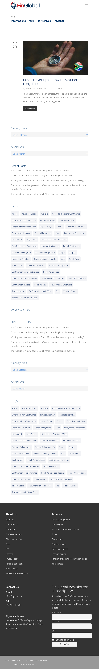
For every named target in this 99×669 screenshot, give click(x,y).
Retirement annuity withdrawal (65, 529)
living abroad (31, 239)
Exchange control (60, 549)
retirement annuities (20, 259)
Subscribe (64, 644)
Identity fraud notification (17, 573)
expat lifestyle (46, 226)
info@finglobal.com (14, 596)
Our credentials (13, 524)
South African (17, 265)
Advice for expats (29, 214)
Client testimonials (14, 539)
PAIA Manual (12, 568)
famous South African (21, 233)
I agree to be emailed (64, 639)
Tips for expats (70, 291)
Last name (56, 621)
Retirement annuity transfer (45, 259)
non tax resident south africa (24, 246)
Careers (9, 554)
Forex (54, 534)
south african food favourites (24, 278)
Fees (8, 544)
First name (56, 612)
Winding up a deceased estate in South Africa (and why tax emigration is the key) (47, 180)
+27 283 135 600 (13, 605)
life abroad (17, 239)
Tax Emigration (58, 524)
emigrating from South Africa (24, 226)
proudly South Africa (71, 246)
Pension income (59, 554)
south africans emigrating (61, 285)
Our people (11, 529)
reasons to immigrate (21, 252)
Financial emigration (61, 519)
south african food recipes (52, 278)
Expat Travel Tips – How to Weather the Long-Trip (53, 81)
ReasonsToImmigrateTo (45, 252)
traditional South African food (24, 297)
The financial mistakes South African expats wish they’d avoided (40, 170)
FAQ (8, 549)
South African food (51, 272)
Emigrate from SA (67, 220)
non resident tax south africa (54, 239)
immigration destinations (74, 233)
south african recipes (21, 285)
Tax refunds (57, 539)
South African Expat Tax (59, 265)
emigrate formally (47, 220)
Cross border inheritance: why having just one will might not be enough (43, 175)
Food (58, 233)
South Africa (74, 259)
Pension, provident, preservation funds (69, 558)
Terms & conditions (14, 563)
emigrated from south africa (24, 220)
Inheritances (57, 563)
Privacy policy (12, 558)
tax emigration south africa (40, 291)
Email (54, 630)
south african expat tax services (25, 272)
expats (59, 226)
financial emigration (43, 233)
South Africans (40, 285)
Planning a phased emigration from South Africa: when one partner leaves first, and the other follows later (48, 187)
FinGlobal (30, 88)
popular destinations (50, 246)
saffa (63, 259)
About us (10, 519)
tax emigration (18, 291)
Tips (57, 291)
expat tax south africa (76, 226)
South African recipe (77, 278)
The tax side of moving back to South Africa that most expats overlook (43, 194)
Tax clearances (58, 544)
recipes (72, 252)
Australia (44, 214)
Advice (14, 214)
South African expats (36, 265)
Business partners (14, 534)
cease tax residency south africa (66, 214)
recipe (62, 252)
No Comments (55, 88)
